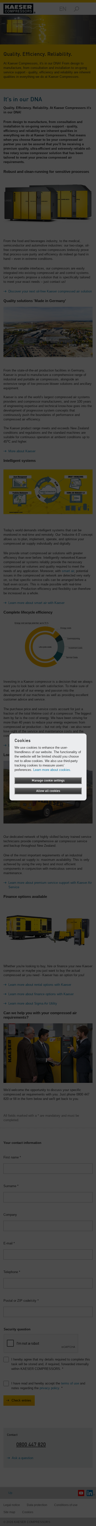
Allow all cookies (48, 791)
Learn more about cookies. (52, 770)
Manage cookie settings (48, 780)
